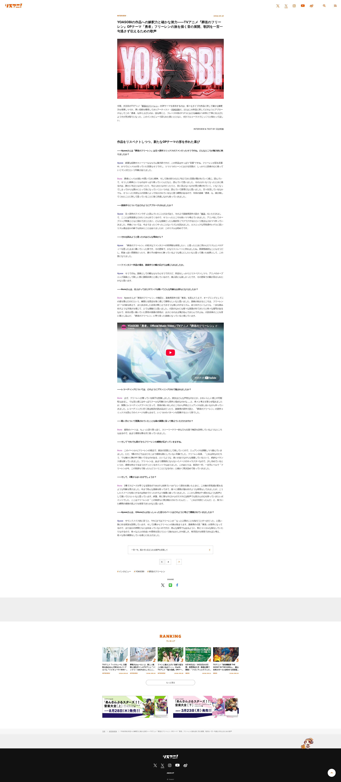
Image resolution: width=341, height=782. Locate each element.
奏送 (203, 213)
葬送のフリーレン (150, 106)
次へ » (179, 561)
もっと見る (170, 682)
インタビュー (125, 571)
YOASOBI (175, 109)
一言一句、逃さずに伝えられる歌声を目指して (149, 550)
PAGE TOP (332, 773)
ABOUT (170, 773)
